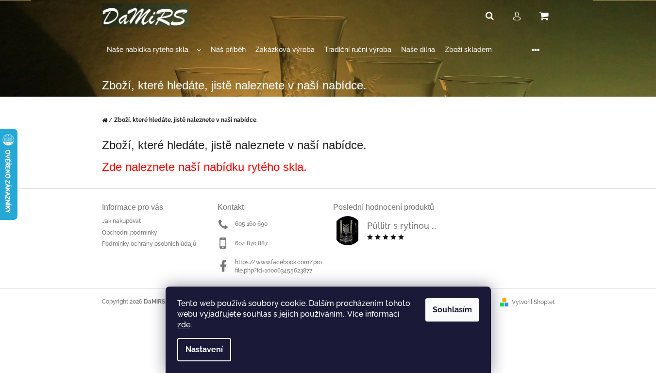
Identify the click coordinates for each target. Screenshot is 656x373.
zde (183, 324)
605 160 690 (251, 223)
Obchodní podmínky (129, 232)
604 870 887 (251, 243)
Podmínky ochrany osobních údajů (149, 243)
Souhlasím (452, 309)
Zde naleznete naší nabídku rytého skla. (204, 166)
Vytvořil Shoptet (533, 302)
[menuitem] (154, 50)
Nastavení (204, 349)
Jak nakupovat (121, 221)
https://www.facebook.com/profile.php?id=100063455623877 (278, 266)
